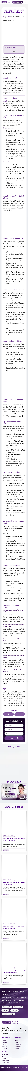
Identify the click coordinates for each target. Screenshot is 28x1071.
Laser (8, 16)
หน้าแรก (4, 16)
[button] (25, 2)
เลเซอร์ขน (5, 101)
